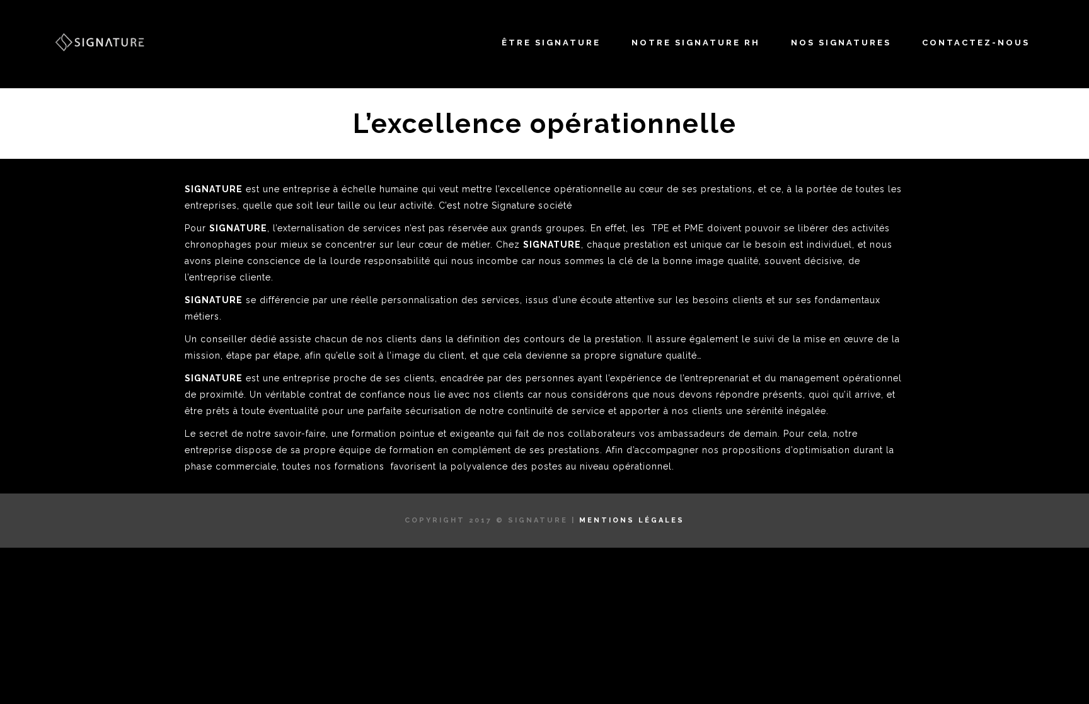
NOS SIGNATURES (841, 42)
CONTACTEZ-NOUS (976, 42)
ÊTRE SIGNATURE (551, 42)
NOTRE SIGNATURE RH (695, 42)
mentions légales (631, 520)
